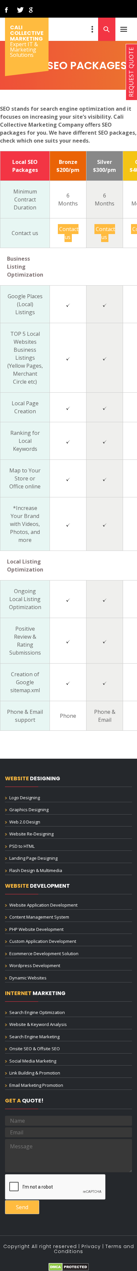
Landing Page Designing (33, 858)
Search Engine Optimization (37, 1012)
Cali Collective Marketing (27, 33)
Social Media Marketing (32, 1061)
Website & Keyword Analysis (38, 1024)
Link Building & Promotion (34, 1073)
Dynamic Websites (28, 978)
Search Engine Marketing (34, 1037)
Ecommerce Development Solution (43, 953)
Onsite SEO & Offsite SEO (34, 1049)
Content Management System (39, 917)
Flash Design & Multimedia (35, 870)
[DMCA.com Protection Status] (69, 1266)
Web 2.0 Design (24, 822)
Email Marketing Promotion (36, 1085)
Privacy (91, 1246)
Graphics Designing (29, 810)
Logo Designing (24, 798)
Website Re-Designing (31, 834)
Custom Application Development (42, 941)
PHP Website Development (36, 929)
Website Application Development (43, 905)
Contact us (68, 233)
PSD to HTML (22, 846)
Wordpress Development (34, 965)
